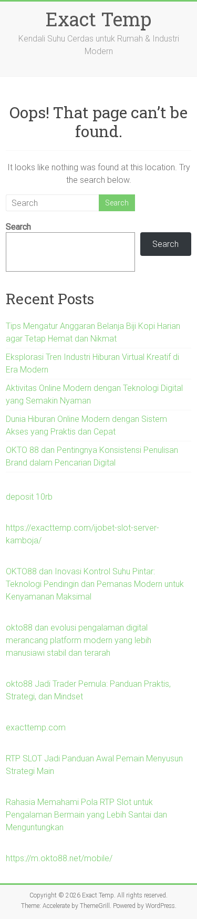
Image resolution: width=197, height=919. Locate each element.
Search (18, 227)
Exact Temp (98, 19)
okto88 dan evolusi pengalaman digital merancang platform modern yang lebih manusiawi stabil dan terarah (78, 640)
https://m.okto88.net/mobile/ (59, 858)
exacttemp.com (36, 727)
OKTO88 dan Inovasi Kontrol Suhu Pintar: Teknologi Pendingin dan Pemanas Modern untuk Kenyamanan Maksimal (95, 584)
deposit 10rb (29, 497)
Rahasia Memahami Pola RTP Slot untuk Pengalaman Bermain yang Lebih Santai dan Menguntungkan (86, 814)
